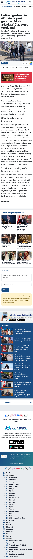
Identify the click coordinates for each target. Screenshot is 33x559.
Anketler (9, 531)
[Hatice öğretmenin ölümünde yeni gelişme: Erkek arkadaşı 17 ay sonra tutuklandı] (16, 51)
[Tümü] (31, 402)
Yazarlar (9, 525)
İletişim (16, 421)
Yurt (10, 516)
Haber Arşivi (27, 419)
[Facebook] (5, 415)
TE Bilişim (20, 463)
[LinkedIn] (18, 415)
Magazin (12, 500)
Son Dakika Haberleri (16, 554)
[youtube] (18, 468)
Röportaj (9, 527)
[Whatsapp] (27, 415)
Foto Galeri (10, 520)
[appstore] (16, 442)
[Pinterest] (11, 415)
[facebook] (5, 468)
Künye (9, 419)
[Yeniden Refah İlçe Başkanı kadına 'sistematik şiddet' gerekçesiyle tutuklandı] (24, 219)
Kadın (16, 12)
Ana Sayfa (9, 473)
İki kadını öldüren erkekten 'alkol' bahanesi (6, 245)
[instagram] (13, 468)
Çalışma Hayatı (14, 511)
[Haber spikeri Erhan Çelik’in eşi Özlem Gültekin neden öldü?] (24, 255)
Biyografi (9, 529)
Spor (11, 507)
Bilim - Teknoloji (14, 484)
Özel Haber (7, 6)
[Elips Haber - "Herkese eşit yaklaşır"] (15, 2)
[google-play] (16, 447)
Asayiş (11, 482)
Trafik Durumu (14, 547)
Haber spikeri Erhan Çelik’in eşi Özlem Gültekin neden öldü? (24, 262)
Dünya (11, 489)
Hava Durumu (13, 543)
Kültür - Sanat (14, 498)
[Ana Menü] (2, 2)
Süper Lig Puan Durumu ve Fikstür (20, 549)
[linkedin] (30, 468)
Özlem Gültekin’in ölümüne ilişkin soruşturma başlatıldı (8, 262)
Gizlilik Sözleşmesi (17, 419)
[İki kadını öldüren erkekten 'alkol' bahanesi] (8, 238)
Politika (24, 6)
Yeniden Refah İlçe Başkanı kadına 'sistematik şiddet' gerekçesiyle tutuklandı (23, 228)
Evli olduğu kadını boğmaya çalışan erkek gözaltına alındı (8, 226)
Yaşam (11, 509)
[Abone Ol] (30, 63)
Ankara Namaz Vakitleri (17, 545)
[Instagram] (14, 415)
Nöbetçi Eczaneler (15, 540)
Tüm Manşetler (14, 552)
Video (8, 522)
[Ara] (30, 2)
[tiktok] (26, 468)
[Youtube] (21, 415)
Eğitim (11, 491)
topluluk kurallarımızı (17, 296)
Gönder (5, 290)
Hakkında (4, 419)
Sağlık (11, 504)
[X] (8, 415)
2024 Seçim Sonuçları (17, 518)
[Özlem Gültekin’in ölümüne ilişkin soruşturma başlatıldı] (8, 255)
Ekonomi (12, 493)
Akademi (12, 480)
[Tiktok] (24, 415)
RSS (5, 456)
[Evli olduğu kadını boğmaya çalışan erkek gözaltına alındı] (8, 219)
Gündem (17, 6)
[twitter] (9, 468)
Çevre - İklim (13, 486)
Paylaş (5, 63)
